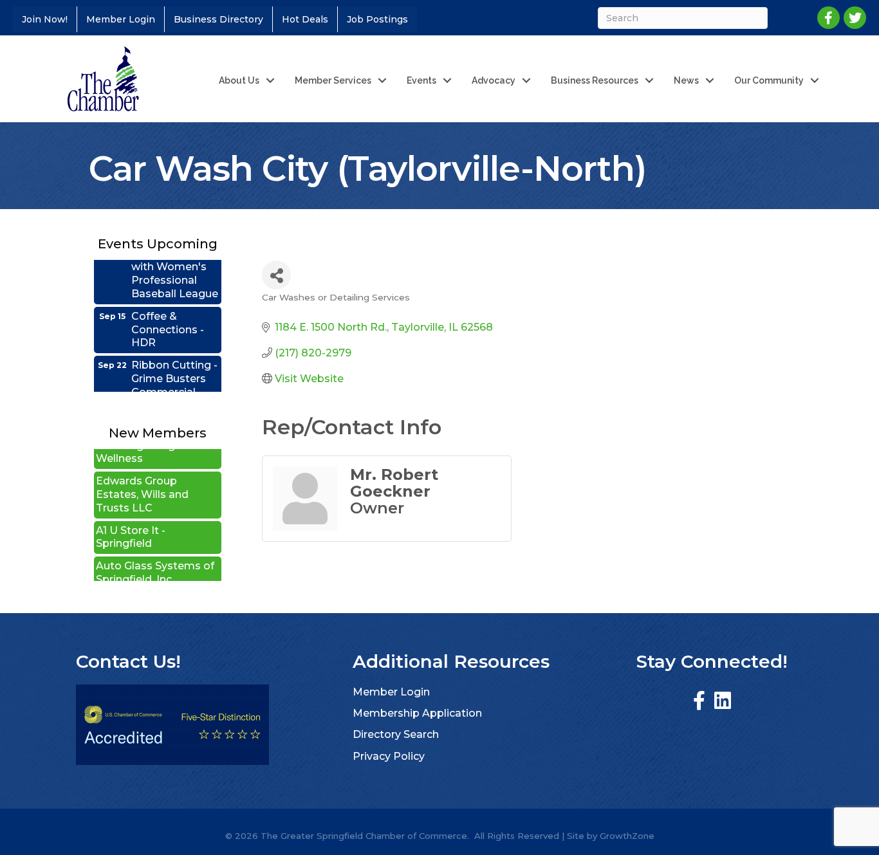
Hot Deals (305, 19)
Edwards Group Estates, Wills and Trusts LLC (142, 482)
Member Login (120, 19)
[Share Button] (276, 275)
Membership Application (417, 713)
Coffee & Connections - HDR (167, 317)
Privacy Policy (389, 756)
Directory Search (396, 734)
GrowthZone (627, 836)
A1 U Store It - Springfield (130, 525)
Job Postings (377, 19)
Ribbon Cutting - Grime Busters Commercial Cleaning (174, 373)
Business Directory (218, 19)
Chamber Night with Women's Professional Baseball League (174, 261)
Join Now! (45, 19)
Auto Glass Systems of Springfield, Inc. (155, 561)
